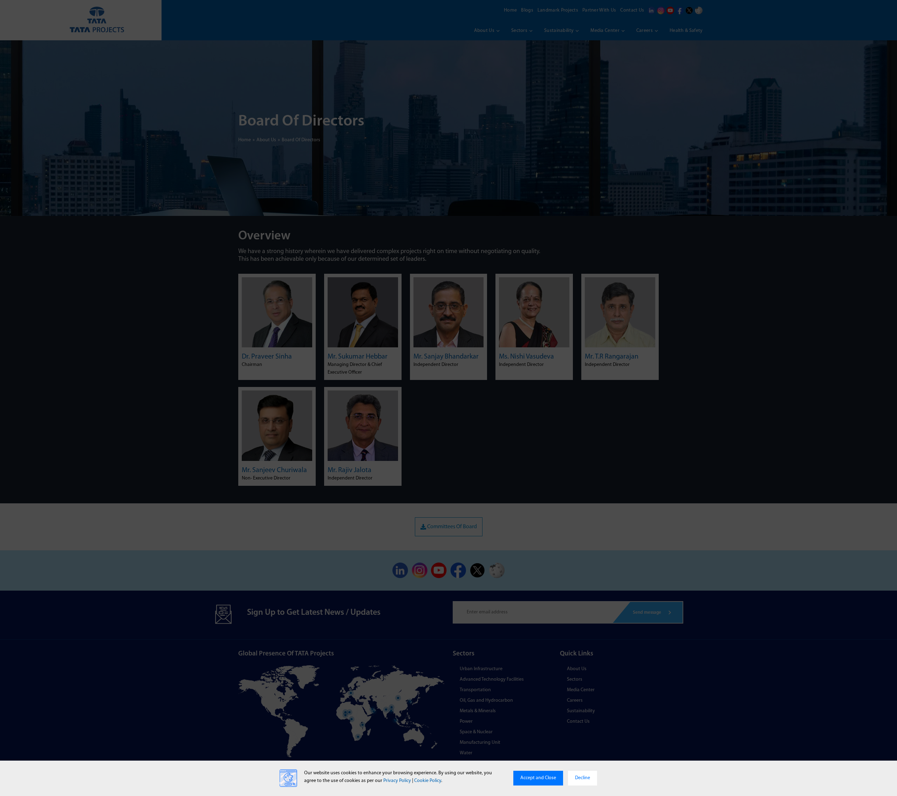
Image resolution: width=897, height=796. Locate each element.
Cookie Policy (427, 780)
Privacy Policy (397, 780)
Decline (582, 778)
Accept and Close (538, 778)
